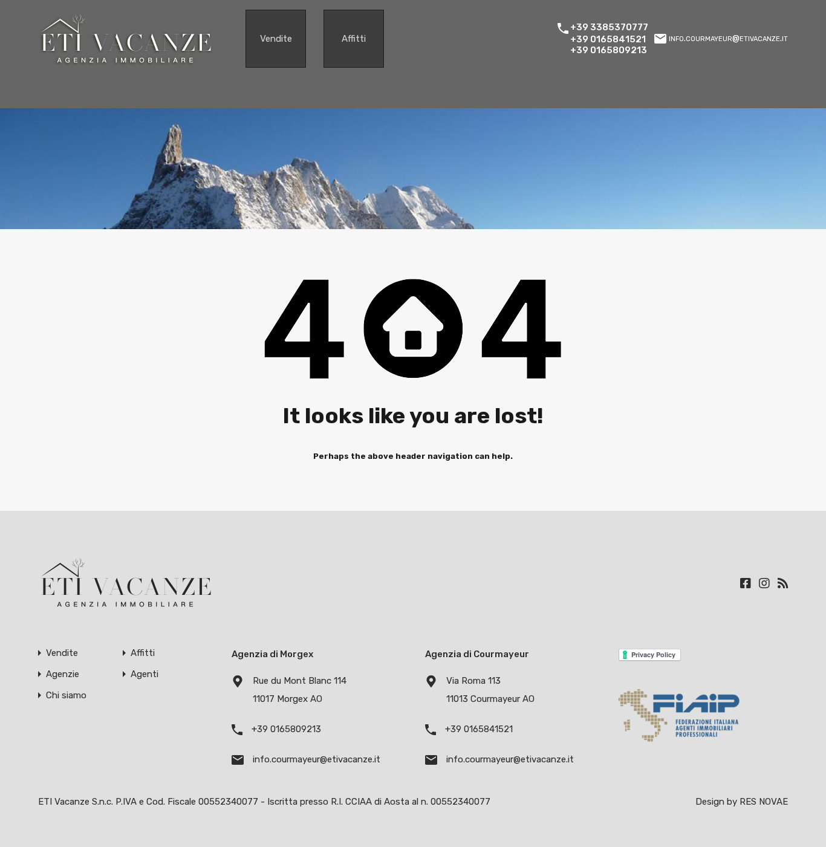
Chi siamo (66, 695)
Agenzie (62, 674)
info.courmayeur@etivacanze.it (728, 38)
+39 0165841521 (608, 39)
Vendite (276, 38)
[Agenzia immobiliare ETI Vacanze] (126, 62)
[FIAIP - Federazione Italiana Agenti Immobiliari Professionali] (679, 744)
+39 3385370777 (609, 27)
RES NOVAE (764, 801)
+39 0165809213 (608, 50)
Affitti (354, 38)
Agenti (144, 674)
